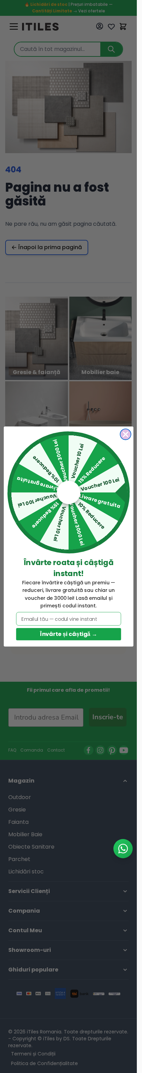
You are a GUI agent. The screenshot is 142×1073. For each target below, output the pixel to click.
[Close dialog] (125, 434)
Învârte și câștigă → (68, 634)
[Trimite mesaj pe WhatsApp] (123, 848)
